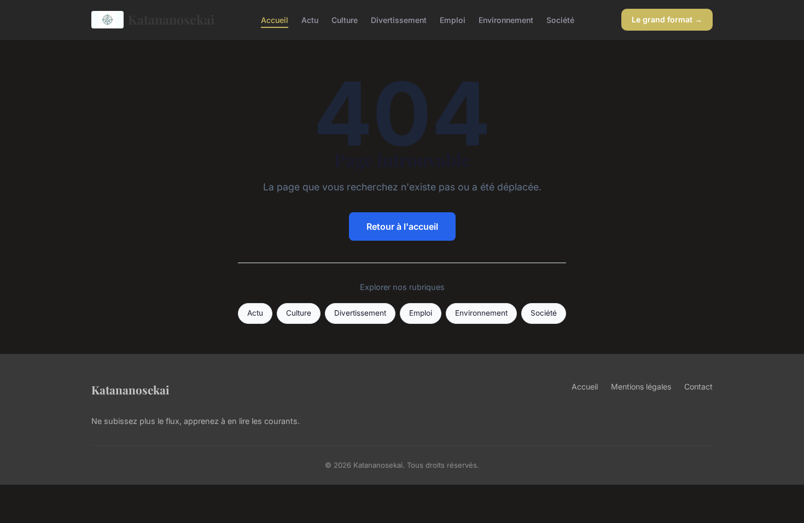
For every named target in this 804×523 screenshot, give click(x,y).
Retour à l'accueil (402, 226)
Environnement (506, 19)
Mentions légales (641, 386)
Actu (309, 19)
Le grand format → (667, 19)
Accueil (274, 19)
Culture (344, 19)
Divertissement (399, 19)
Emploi (452, 19)
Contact (698, 386)
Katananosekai (171, 19)
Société (560, 19)
